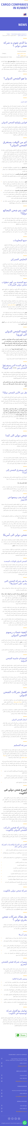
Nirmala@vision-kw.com (21, 1111)
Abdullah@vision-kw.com (21, 1081)
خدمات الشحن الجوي (21, 53)
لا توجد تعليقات (23, 55)
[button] (24, 1123)
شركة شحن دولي (14, 304)
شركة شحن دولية (18, 702)
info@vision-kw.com (22, 1066)
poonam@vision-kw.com (21, 1096)
